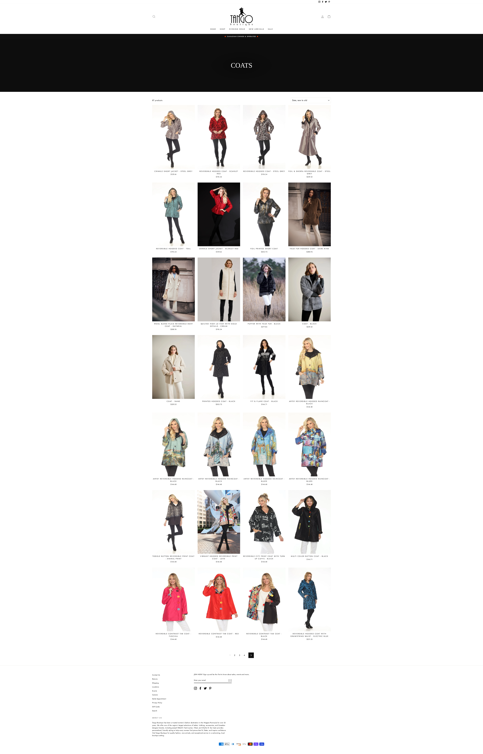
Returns (155, 679)
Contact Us (156, 675)
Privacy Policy (157, 702)
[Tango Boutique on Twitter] (205, 688)
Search (154, 711)
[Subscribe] (230, 680)
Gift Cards (156, 707)
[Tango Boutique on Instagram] (195, 688)
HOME (213, 29)
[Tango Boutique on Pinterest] (210, 688)
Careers (155, 695)
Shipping (155, 683)
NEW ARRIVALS (256, 29)
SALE (270, 29)
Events (154, 691)
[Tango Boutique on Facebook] (200, 688)
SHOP (222, 29)
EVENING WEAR (237, 29)
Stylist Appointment (159, 699)
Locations (155, 687)
